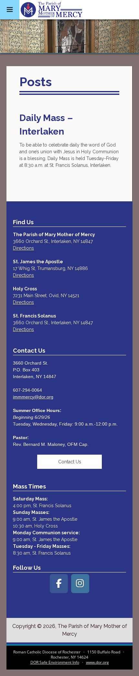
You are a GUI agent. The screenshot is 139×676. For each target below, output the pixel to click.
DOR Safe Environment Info (54, 662)
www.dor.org (97, 662)
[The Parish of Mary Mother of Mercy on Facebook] (59, 583)
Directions (23, 248)
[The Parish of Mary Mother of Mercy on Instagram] (80, 583)
